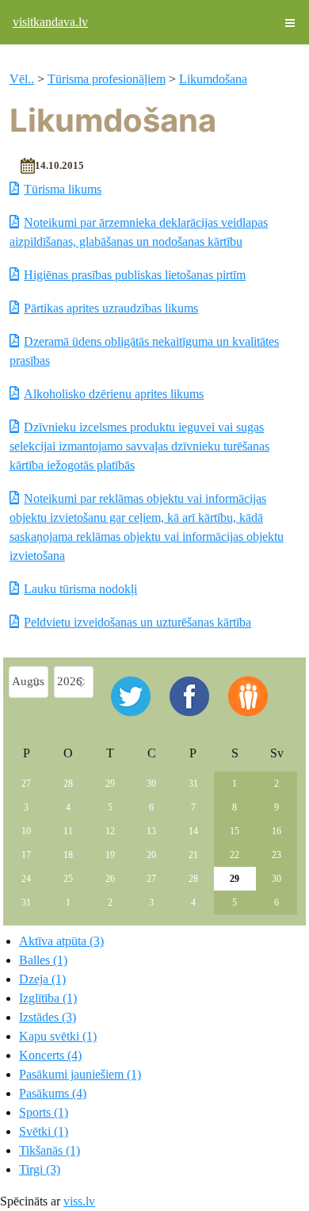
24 (26, 878)
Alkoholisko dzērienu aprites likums (114, 393)
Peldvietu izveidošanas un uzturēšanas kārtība (137, 622)
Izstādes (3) (47, 1017)
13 (151, 831)
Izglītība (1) (48, 998)
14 (193, 831)
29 (110, 783)
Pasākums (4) (52, 1093)
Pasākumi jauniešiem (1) (80, 1074)
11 (68, 831)
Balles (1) (43, 960)
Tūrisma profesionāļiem (107, 79)
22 (234, 854)
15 (234, 831)
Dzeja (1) (42, 979)
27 (26, 783)
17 (26, 854)
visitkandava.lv (50, 22)
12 (110, 831)
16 (276, 831)
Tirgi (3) (39, 1169)
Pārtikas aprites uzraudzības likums (111, 308)
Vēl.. (22, 79)
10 (26, 831)
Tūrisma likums (62, 189)
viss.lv (79, 1201)
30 (151, 783)
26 (110, 878)
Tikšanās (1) (49, 1150)
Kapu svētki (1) (58, 1036)
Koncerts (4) (50, 1055)
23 (276, 854)
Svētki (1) (43, 1131)
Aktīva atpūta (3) (61, 941)
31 (193, 783)
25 (68, 878)
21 (193, 854)
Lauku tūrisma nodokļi (80, 589)
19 (110, 854)
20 (151, 854)
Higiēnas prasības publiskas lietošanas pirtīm (135, 275)
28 (68, 783)
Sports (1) (43, 1112)
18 (68, 854)
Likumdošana (213, 79)
